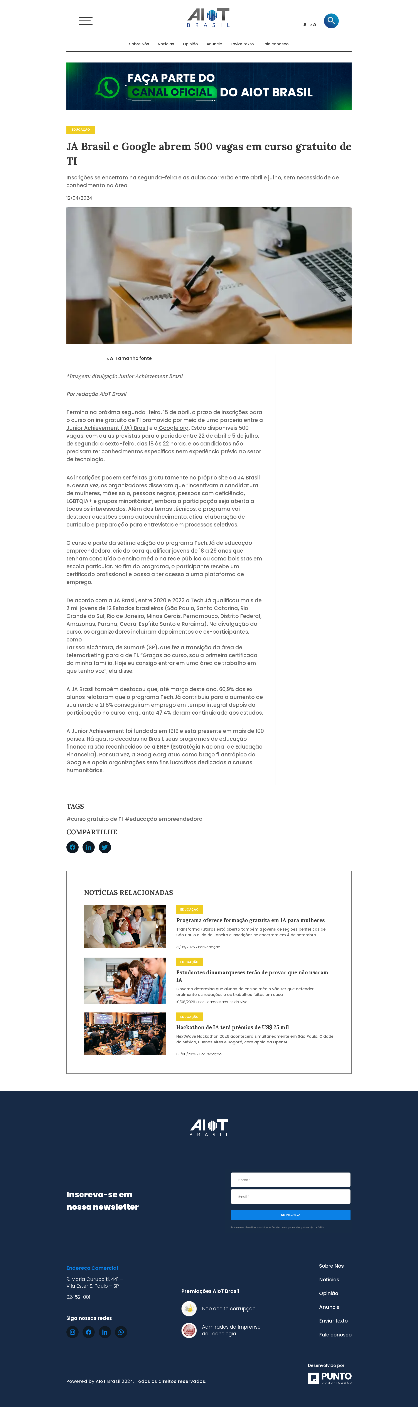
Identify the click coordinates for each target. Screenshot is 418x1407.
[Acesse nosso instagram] (72, 1332)
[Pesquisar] (331, 20)
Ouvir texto (84, 358)
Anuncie (214, 44)
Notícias (166, 44)
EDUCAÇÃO (81, 129)
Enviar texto (242, 44)
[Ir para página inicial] (209, 17)
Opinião (190, 44)
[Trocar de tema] (304, 24)
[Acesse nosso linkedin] (105, 1332)
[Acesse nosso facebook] (89, 1332)
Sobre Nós (139, 44)
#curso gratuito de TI (94, 819)
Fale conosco (276, 44)
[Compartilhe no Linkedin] (89, 847)
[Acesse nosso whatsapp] (121, 1332)
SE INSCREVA (290, 1214)
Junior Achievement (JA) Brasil (107, 428)
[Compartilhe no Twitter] (105, 847)
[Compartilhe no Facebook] (72, 847)
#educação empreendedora (164, 819)
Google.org (173, 428)
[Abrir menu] (86, 21)
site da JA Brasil (239, 477)
